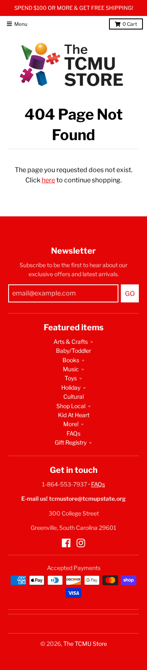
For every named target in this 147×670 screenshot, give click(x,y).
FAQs (73, 433)
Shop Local (70, 405)
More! (70, 423)
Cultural (73, 396)
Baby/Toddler (73, 350)
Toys (71, 378)
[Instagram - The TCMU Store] (81, 543)
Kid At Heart (73, 414)
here (48, 180)
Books (70, 360)
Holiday (70, 387)
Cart (129, 24)
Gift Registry (71, 442)
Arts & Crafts (70, 341)
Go (130, 294)
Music (71, 369)
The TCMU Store (85, 643)
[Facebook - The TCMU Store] (66, 543)
